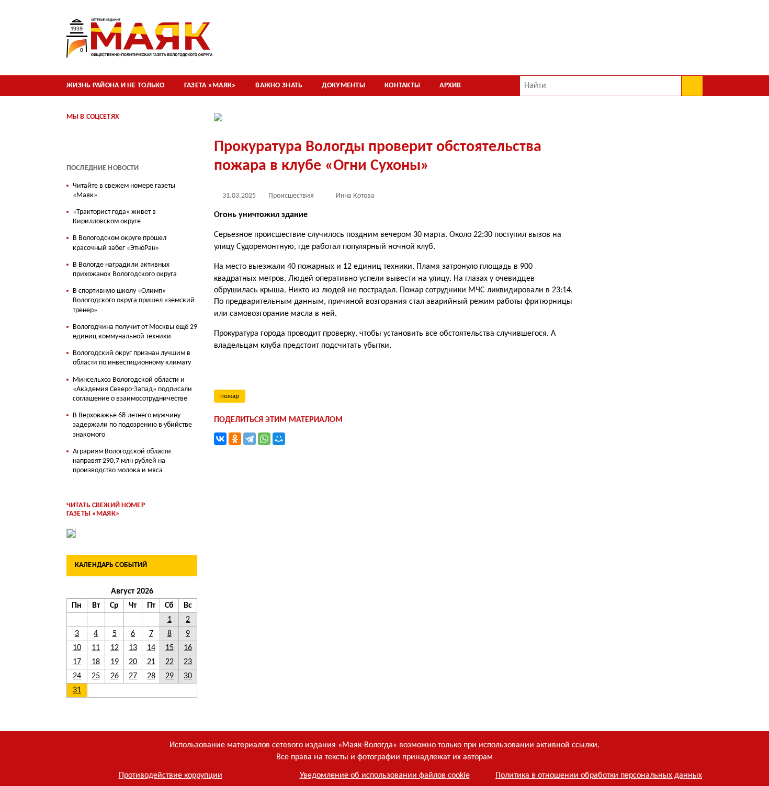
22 (169, 662)
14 (151, 648)
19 (114, 662)
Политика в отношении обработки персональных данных (598, 775)
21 (151, 662)
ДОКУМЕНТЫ (343, 85)
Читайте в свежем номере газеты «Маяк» (124, 190)
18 (96, 662)
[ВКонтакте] (220, 438)
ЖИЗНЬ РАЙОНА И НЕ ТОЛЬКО (115, 85)
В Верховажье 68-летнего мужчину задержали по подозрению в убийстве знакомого (132, 425)
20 (133, 662)
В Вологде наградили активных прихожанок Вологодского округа (125, 269)
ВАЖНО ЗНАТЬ (278, 85)
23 (188, 662)
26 (114, 676)
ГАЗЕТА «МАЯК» (210, 85)
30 (188, 676)
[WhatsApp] (264, 438)
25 (96, 676)
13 (133, 648)
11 (96, 648)
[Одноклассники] (235, 438)
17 (77, 662)
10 (77, 648)
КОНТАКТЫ (402, 85)
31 (77, 690)
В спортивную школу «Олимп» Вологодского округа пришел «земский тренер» (134, 300)
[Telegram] (249, 438)
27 (133, 676)
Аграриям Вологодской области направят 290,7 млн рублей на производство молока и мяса (122, 461)
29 (169, 676)
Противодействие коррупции (170, 775)
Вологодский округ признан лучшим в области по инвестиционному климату (132, 358)
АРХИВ (450, 85)
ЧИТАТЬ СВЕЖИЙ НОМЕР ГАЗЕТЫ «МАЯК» (105, 510)
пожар (229, 396)
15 (169, 648)
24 (77, 676)
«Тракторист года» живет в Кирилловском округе (114, 216)
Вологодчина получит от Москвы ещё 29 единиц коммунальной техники (135, 331)
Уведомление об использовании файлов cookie (385, 775)
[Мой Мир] (279, 438)
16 (188, 648)
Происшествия (291, 196)
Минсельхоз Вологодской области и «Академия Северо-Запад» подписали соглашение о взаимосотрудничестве (132, 389)
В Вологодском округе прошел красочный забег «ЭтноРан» (119, 243)
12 (114, 648)
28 (151, 676)
